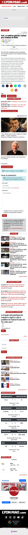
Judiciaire (5, 30)
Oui (3, 324)
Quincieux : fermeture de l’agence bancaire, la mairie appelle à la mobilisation (18, 273)
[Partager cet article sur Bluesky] (19, 86)
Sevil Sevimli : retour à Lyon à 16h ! (18, 105)
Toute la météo (22, 475)
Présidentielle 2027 (15, 367)
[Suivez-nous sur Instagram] (14, 518)
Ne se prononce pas (6, 328)
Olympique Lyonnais (14, 379)
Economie (12, 270)
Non (3, 326)
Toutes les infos (22, 276)
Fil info (14, 6)
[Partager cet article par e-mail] (12, 90)
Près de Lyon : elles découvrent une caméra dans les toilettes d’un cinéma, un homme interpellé (12, 286)
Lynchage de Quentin (15, 385)
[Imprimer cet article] (25, 86)
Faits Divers (12, 262)
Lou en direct (12, 236)
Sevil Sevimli (12, 96)
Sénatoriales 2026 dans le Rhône (18, 373)
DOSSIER (11, 360)
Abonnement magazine (6, 6)
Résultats (25, 336)
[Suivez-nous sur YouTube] (18, 518)
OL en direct (12, 248)
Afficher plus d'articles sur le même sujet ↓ (9, 111)
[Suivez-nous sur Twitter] (10, 518)
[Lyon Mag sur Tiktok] (22, 518)
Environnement (13, 242)
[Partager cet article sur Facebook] (3, 86)
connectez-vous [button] (16, 188)
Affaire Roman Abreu (15, 362)
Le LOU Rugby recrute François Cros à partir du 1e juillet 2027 (17, 238)
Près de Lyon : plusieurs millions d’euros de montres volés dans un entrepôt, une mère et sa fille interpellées (14, 305)
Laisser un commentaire (7, 167)
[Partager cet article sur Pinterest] (11, 86)
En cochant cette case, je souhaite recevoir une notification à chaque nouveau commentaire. (13, 211)
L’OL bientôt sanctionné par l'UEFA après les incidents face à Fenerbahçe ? (18, 251)
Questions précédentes (5, 334)
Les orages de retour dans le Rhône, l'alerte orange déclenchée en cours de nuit (18, 245)
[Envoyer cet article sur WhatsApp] (15, 86)
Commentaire (5, 190)
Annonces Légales (21, 6)
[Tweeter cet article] (7, 86)
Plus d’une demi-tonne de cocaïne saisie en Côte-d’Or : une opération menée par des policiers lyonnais (18, 266)
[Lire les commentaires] (16, 90)
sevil (4, 96)
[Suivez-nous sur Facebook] (14, 491)
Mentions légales (16, 528)
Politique (12, 254)
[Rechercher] (25, 2)
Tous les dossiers (22, 389)
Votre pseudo (5, 183)
